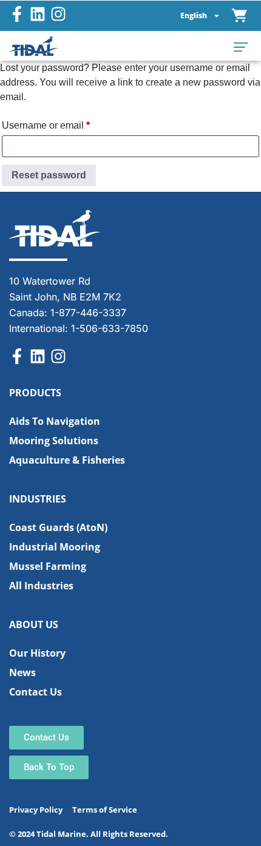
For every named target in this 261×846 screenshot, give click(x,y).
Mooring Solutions (53, 440)
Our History (37, 653)
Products (35, 393)
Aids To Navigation (54, 421)
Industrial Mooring (54, 547)
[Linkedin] (38, 14)
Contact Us (35, 692)
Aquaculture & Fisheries (67, 460)
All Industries (41, 586)
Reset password (49, 175)
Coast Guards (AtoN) (58, 527)
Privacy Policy (36, 809)
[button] (241, 46)
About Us (33, 624)
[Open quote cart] (240, 16)
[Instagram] (58, 14)
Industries (37, 499)
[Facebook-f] (17, 14)
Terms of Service (104, 809)
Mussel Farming (47, 566)
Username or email (65, 123)
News (22, 672)
